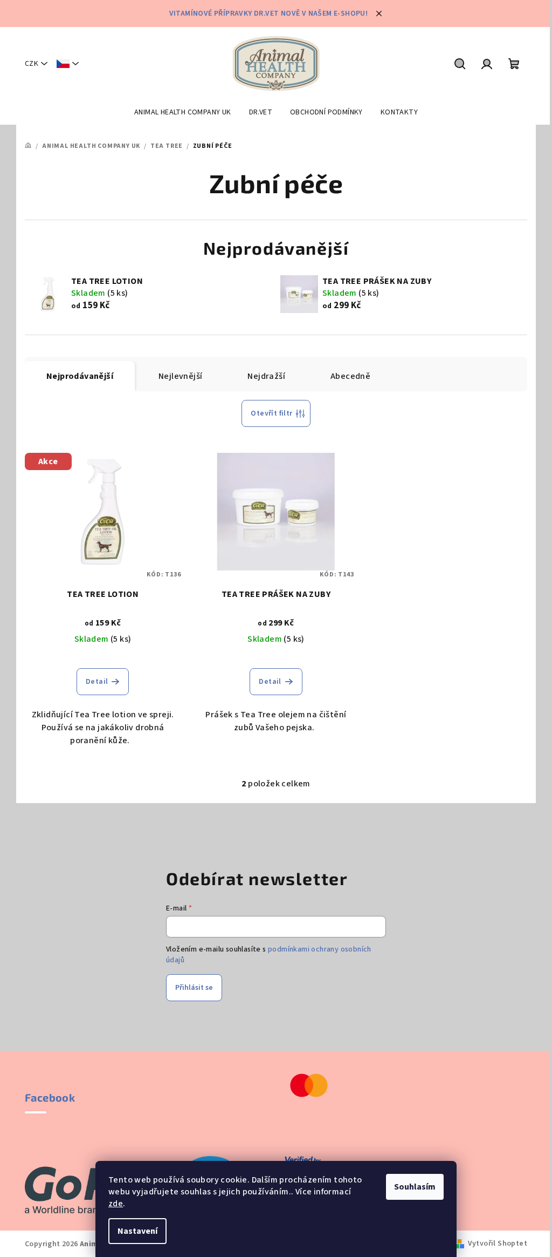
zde (115, 1204)
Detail (97, 681)
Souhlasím (415, 1187)
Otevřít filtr (271, 413)
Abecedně (350, 376)
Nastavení (137, 1231)
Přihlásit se (194, 987)
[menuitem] (183, 112)
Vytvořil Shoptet (497, 1243)
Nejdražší (266, 376)
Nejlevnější (180, 376)
